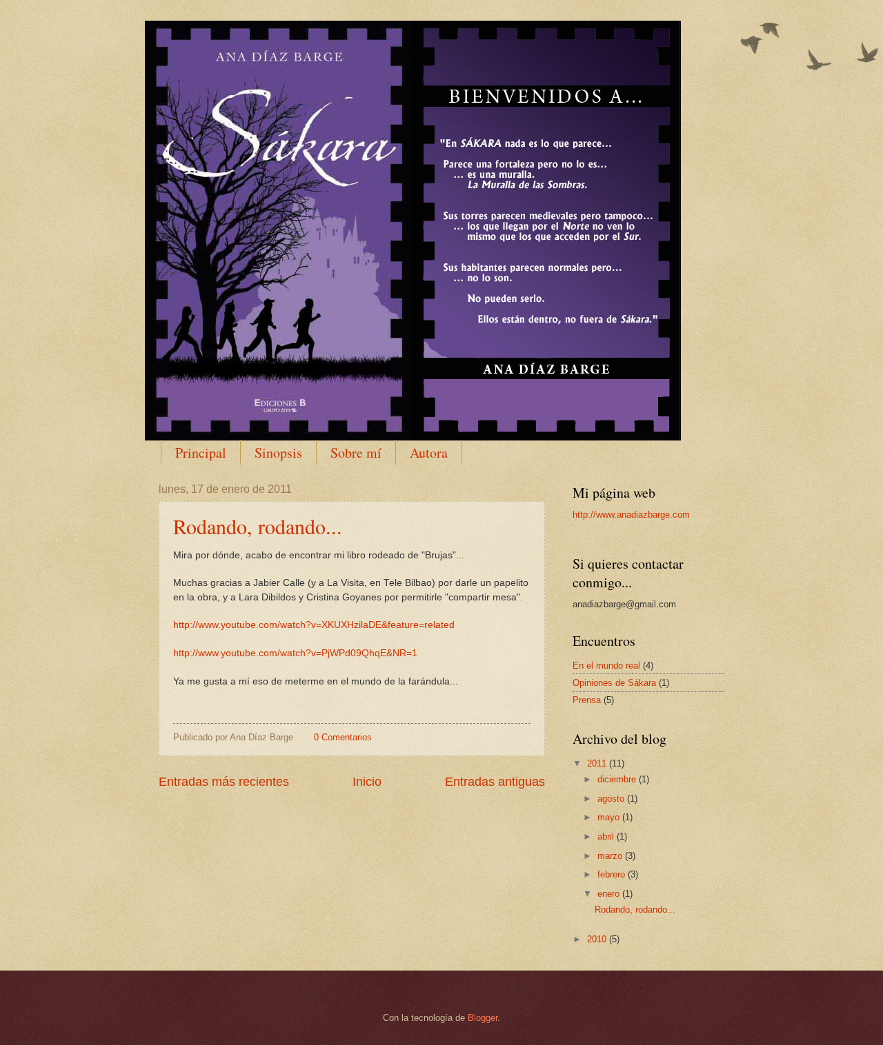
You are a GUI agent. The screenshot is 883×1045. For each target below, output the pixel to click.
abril (607, 836)
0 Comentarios (343, 737)
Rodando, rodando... (257, 526)
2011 (598, 763)
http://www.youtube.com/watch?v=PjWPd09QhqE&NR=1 (295, 653)
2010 (598, 939)
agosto (612, 798)
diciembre (618, 779)
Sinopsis (278, 452)
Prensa (587, 700)
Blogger (482, 1018)
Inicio (367, 782)
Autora (429, 452)
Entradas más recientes (224, 782)
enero (609, 894)
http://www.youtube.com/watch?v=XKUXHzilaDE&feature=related (314, 625)
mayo (609, 817)
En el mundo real (606, 665)
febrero (612, 874)
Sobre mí (355, 452)
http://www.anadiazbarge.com (631, 514)
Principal (200, 452)
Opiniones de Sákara (614, 683)
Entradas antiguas (495, 782)
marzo (611, 856)
